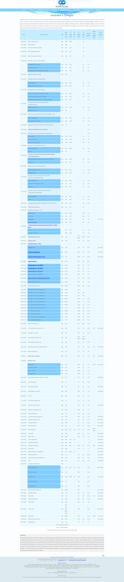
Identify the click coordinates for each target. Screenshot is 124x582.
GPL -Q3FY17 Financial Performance (36, 295)
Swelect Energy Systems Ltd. (34, 342)
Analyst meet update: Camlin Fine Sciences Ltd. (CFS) (40, 124)
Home (24, 10)
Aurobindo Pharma (32, 493)
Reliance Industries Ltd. (33, 445)
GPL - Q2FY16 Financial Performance (36, 316)
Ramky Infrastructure (33, 481)
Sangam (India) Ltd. (32, 454)
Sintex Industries (32, 429)
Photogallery (87, 10)
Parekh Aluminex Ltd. (33, 413)
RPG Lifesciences (32, 425)
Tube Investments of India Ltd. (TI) (36, 328)
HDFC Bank (31, 448)
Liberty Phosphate (32, 472)
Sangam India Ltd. (32, 261)
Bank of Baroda (31, 44)
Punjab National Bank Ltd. (34, 51)
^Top (103, 555)
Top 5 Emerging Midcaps (34, 463)
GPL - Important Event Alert (34, 310)
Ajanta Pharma (31, 213)
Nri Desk (76, 10)
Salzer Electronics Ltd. (33, 323)
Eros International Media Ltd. (34, 489)
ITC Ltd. (30, 396)
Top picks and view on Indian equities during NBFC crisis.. (41, 114)
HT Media (30, 216)
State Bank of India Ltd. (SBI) (34, 74)
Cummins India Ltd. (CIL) (34, 405)
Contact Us (99, 10)
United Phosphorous (33, 499)
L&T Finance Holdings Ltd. (34, 400)
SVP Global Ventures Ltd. (34, 236)
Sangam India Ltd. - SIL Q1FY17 (35, 271)
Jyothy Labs (31, 509)
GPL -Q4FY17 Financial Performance (36, 289)
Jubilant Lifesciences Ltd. (34, 419)
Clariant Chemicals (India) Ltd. (35, 416)
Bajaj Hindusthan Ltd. (33, 351)
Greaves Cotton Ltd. (32, 422)
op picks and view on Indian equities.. (37, 145)
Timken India (31, 502)
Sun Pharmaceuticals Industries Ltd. (36, 457)
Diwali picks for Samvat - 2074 (35, 210)
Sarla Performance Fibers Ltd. (35, 337)
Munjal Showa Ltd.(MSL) (34, 356)
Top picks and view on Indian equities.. (37, 166)
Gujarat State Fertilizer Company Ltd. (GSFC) (38, 377)
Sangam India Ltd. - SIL (33, 274)
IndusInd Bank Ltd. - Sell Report (35, 451)
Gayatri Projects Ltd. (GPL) (34, 285)
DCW (29, 460)
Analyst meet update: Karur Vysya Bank (38, 129)
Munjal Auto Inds (32, 486)
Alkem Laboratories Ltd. (33, 41)
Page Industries (31, 476)
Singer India (31, 496)
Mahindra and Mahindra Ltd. (34, 409)
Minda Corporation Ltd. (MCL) (35, 56)
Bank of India (31, 436)
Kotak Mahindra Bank (33, 442)
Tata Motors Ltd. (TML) (33, 333)
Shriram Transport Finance (34, 519)
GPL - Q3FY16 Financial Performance (36, 307)
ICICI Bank (30, 433)
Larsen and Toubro (32, 439)
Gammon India (31, 522)
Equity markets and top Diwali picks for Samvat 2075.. (40, 133)
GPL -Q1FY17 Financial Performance (36, 301)
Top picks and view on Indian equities (36, 60)
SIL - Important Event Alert (34, 282)
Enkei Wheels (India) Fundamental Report (37, 346)
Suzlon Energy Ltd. (32, 382)
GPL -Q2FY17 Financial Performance (36, 298)
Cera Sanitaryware (32, 467)
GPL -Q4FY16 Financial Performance (36, 304)
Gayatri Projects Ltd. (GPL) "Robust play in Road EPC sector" (42, 203)
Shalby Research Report (33, 207)
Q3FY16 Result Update (44, 278)
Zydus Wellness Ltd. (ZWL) (34, 391)
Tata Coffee (30, 516)
